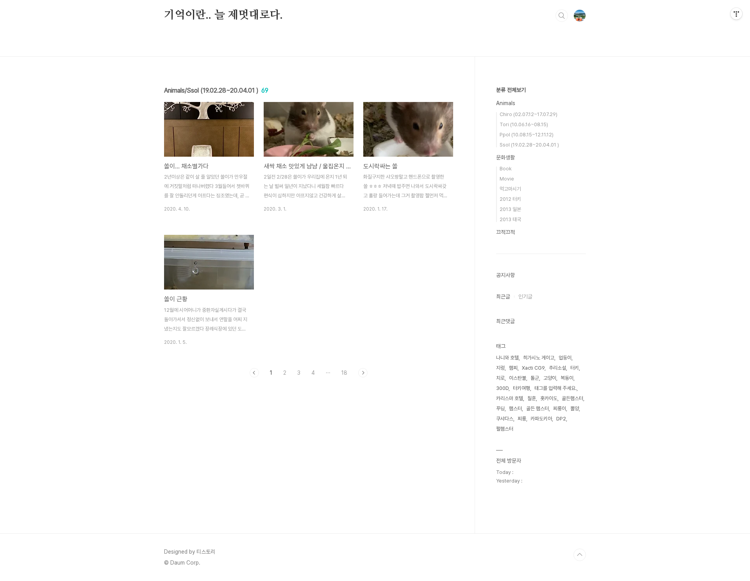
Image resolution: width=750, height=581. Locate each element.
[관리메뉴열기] (736, 14)
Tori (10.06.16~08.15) (524, 124)
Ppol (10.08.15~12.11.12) (527, 135)
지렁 (500, 368)
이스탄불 (517, 378)
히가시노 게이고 (538, 358)
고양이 (549, 378)
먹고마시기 (510, 189)
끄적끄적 (505, 232)
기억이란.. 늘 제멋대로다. (223, 15)
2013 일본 (510, 209)
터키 (574, 368)
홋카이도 (548, 398)
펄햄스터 (504, 429)
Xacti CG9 (533, 368)
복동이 (567, 378)
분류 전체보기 (511, 90)
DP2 (561, 419)
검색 (562, 15)
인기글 (525, 296)
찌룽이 (559, 408)
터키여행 (521, 388)
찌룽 (522, 419)
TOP (579, 555)
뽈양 (574, 408)
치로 (500, 378)
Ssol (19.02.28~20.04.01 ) (529, 145)
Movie (507, 179)
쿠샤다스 (504, 419)
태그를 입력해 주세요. (555, 388)
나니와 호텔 (507, 358)
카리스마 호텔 (509, 398)
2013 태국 (510, 219)
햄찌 (513, 368)
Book (506, 169)
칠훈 (531, 398)
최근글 (503, 296)
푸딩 (500, 408)
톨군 (534, 378)
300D (502, 388)
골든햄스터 (572, 398)
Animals (505, 103)
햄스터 (515, 408)
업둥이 (565, 358)
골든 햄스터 (537, 408)
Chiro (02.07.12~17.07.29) (528, 114)
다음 (363, 372)
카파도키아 (541, 419)
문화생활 (505, 157)
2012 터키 (510, 199)
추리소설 (557, 368)
